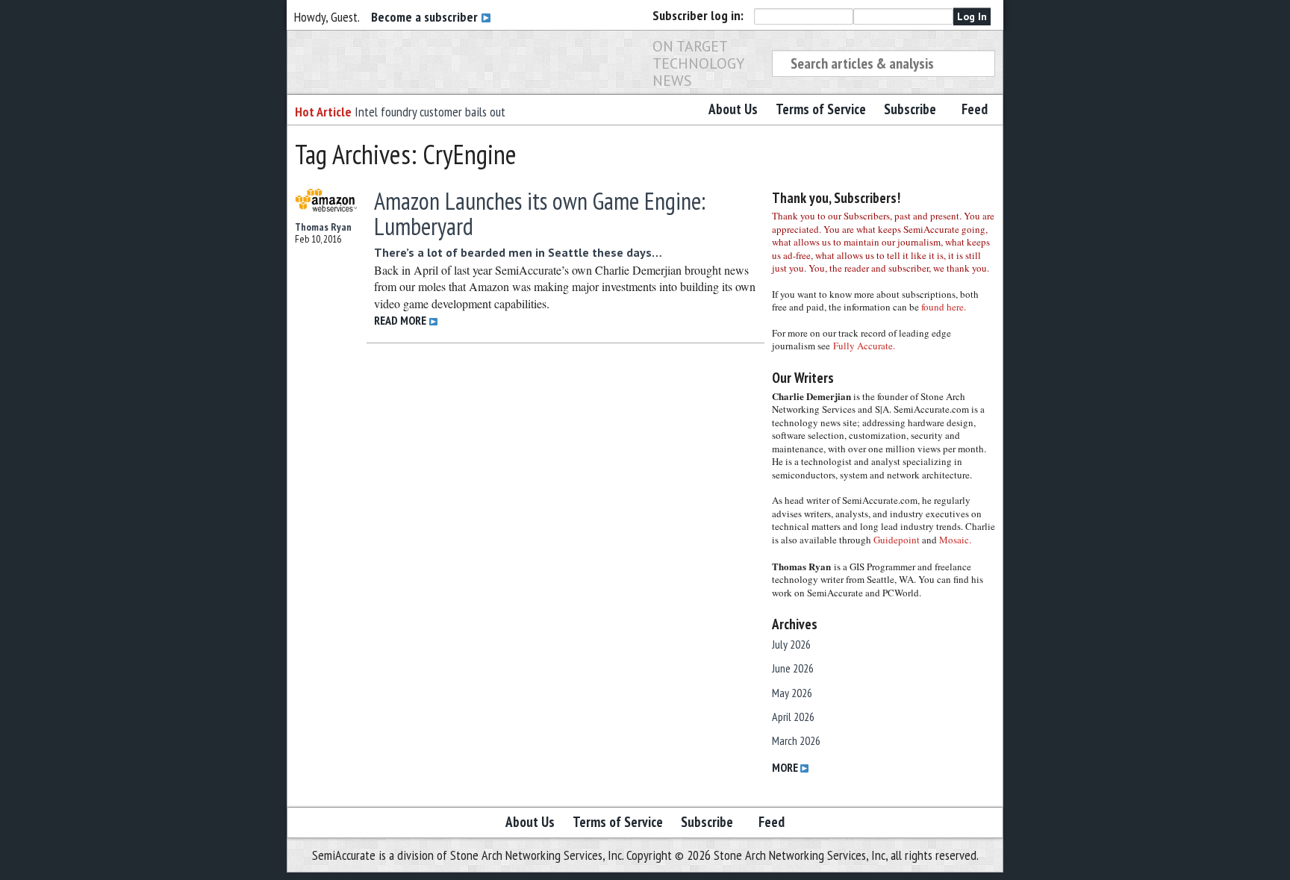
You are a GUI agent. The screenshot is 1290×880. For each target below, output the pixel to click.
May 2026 (792, 692)
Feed (975, 109)
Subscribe (910, 109)
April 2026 (793, 716)
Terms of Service (821, 109)
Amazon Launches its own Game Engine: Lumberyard (539, 213)
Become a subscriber (426, 16)
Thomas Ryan (323, 227)
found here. (943, 306)
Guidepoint (896, 539)
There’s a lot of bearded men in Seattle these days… (518, 252)
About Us (733, 109)
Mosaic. (955, 539)
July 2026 (791, 644)
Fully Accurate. (864, 345)
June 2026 (793, 668)
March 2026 (796, 740)
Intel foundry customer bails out (430, 111)
